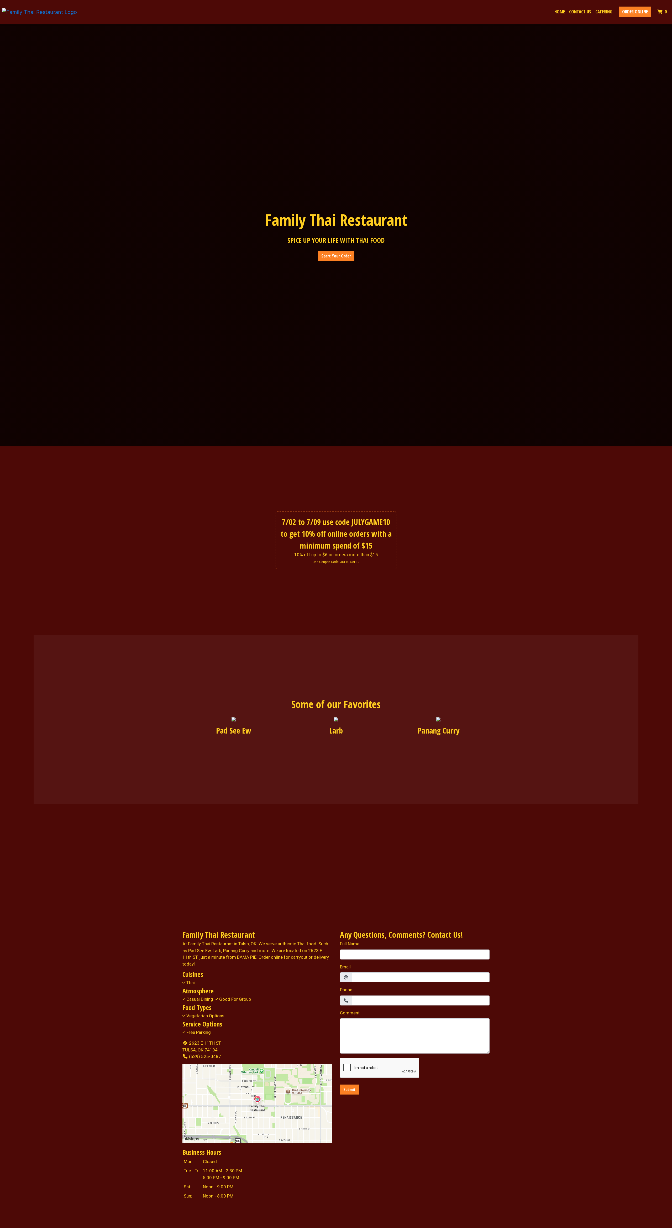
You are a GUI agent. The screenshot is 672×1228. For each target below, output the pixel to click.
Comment (350, 1012)
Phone (346, 989)
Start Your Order (336, 256)
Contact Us (580, 12)
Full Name (349, 943)
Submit (349, 1089)
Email (345, 966)
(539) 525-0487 (205, 1056)
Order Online (635, 12)
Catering (603, 12)
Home (559, 12)
